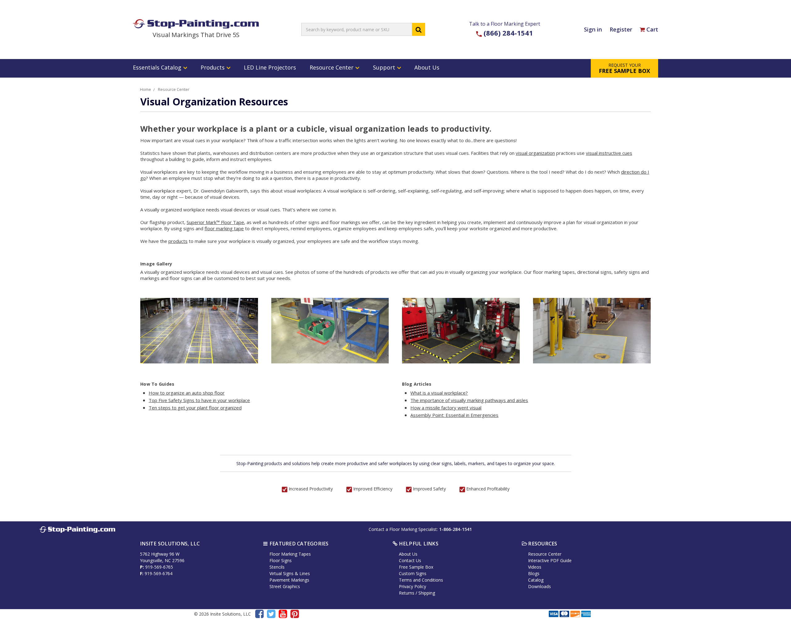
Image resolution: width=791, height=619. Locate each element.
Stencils (277, 567)
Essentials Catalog (158, 67)
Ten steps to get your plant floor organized (195, 408)
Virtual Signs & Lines (289, 573)
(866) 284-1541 (508, 32)
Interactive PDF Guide (550, 560)
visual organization (535, 153)
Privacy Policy (412, 586)
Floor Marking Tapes (290, 554)
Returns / (408, 593)
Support (385, 67)
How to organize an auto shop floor (187, 393)
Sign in (593, 29)
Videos (534, 567)
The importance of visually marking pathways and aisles (469, 400)
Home (145, 89)
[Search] (418, 29)
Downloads (539, 586)
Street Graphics (284, 586)
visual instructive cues (609, 153)
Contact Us (410, 560)
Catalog (536, 580)
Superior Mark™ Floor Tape (215, 222)
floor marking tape (224, 228)
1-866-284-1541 (455, 529)
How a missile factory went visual (445, 408)
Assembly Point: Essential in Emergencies (454, 415)
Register (621, 29)
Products (213, 67)
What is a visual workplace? (439, 393)
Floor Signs (280, 560)
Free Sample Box (416, 567)
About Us (426, 67)
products (178, 241)
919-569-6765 (159, 567)
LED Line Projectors (270, 67)
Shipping (426, 593)
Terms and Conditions (421, 580)
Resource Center (332, 67)
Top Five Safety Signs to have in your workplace (199, 400)
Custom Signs (412, 573)
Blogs (533, 573)
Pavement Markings (289, 580)
